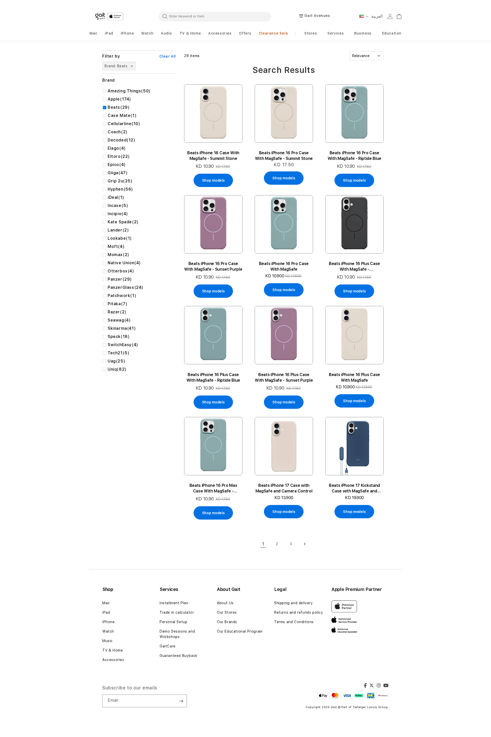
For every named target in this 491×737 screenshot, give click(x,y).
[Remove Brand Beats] (131, 66)
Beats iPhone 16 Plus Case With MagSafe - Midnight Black (354, 266)
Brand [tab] (108, 80)
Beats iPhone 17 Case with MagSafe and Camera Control (284, 488)
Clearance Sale (273, 33)
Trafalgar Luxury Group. (371, 707)
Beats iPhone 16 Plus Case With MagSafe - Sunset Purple (284, 377)
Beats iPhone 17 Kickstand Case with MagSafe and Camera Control (354, 488)
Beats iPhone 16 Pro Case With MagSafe (284, 266)
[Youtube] (386, 686)
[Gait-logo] (110, 16)
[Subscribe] (181, 701)
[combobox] (215, 16)
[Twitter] (371, 686)
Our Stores (227, 612)
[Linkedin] (379, 686)
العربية (377, 16)
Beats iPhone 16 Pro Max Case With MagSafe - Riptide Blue (213, 488)
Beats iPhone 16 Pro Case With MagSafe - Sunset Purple (213, 266)
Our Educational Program (240, 631)
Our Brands (227, 622)
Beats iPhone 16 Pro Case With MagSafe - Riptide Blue (354, 155)
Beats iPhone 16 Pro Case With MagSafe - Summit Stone (284, 155)
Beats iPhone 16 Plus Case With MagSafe (354, 377)
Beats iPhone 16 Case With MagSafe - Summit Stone (213, 155)
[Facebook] (365, 686)
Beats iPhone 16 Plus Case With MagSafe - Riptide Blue (213, 377)
